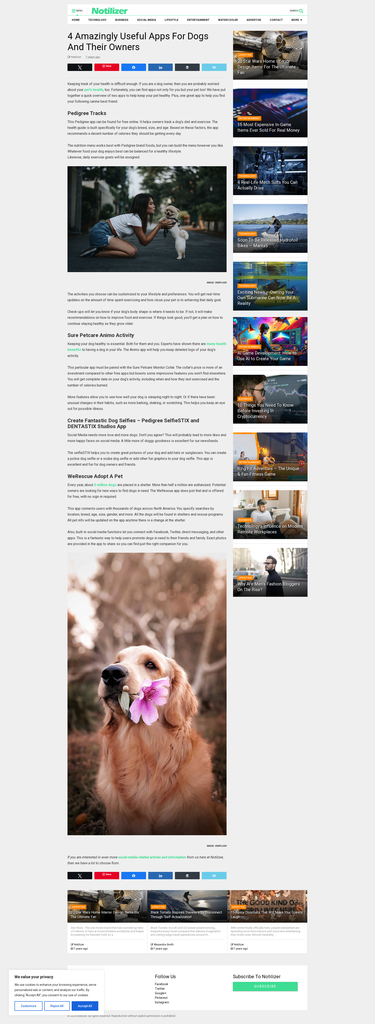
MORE (295, 19)
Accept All (85, 1006)
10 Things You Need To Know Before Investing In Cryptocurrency (265, 411)
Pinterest (161, 997)
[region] (56, 992)
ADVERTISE (254, 19)
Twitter (160, 988)
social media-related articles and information (152, 857)
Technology (247, 176)
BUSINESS (121, 19)
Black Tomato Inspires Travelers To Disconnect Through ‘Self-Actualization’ (186, 915)
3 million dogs (105, 485)
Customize (28, 1006)
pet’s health (93, 90)
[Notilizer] (107, 12)
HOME (76, 19)
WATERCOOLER (228, 19)
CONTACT (276, 19)
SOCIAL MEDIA (146, 19)
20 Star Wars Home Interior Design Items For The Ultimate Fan (266, 67)
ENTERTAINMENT (198, 19)
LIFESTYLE (171, 19)
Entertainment (249, 118)
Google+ (160, 993)
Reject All (57, 1006)
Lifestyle (245, 55)
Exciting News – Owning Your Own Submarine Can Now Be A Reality (266, 297)
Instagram (162, 1002)
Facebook (161, 984)
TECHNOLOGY (97, 19)
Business (245, 399)
